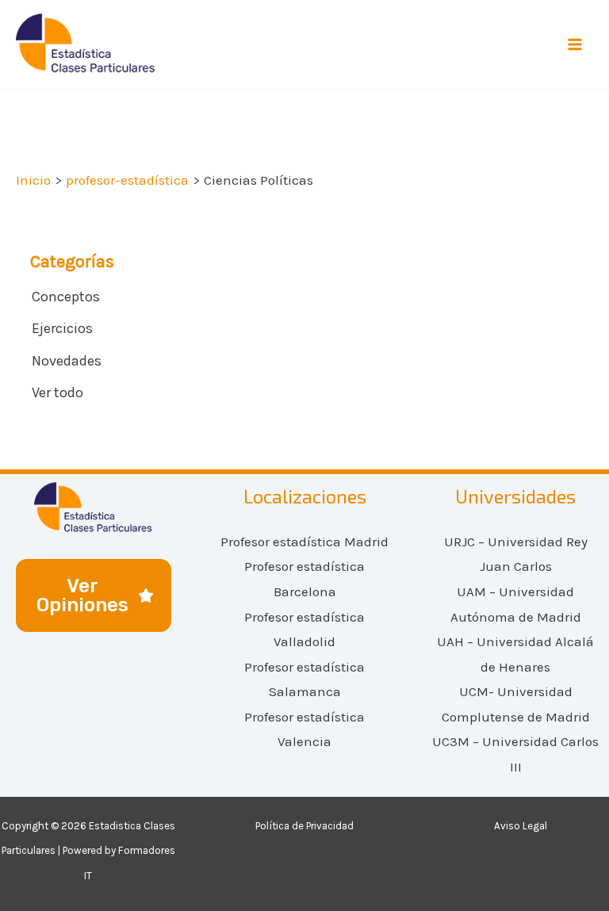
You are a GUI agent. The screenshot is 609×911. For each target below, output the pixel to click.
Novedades (67, 360)
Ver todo (57, 392)
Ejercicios (62, 328)
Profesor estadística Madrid (304, 541)
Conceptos (66, 296)
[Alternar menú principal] (575, 44)
